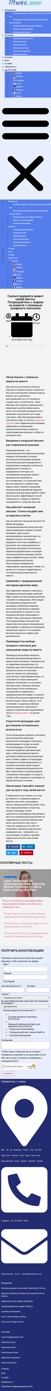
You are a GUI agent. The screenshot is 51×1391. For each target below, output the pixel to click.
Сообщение (7, 1040)
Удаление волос (19, 45)
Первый (7, 973)
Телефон (31, 986)
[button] (25, 149)
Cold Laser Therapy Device (12, 1322)
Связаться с (11, 66)
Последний (9, 981)
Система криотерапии (22, 32)
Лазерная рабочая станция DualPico (27, 1032)
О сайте (8, 63)
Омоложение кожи (21, 48)
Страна (5, 994)
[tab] (25, 904)
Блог (7, 60)
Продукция (10, 10)
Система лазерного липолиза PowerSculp (22, 1018)
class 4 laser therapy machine (13, 1317)
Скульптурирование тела (23, 38)
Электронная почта (11, 986)
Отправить (8, 1073)
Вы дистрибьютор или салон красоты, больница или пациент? (24, 1002)
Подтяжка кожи (19, 42)
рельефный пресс (20, 713)
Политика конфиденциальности (16, 1386)
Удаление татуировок (22, 51)
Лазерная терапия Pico (10, 876)
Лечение (9, 35)
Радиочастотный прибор (23, 29)
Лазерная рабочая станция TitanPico (28, 26)
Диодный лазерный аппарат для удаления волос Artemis (28, 21)
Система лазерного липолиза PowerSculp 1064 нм (30, 14)
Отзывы (9, 57)
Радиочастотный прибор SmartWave (17, 1301)
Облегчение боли (20, 54)
